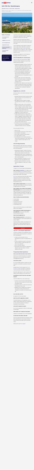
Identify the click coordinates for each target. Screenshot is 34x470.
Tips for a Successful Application (6, 48)
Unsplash (23, 323)
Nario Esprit (19, 323)
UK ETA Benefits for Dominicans (5, 38)
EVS (15, 176)
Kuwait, (24, 48)
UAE (19, 49)
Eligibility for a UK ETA (6, 40)
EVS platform (21, 170)
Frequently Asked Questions (5, 51)
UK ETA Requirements (6, 42)
